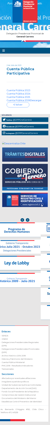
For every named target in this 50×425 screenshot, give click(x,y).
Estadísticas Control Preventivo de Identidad (22, 402)
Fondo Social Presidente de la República (20, 392)
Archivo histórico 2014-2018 (14, 356)
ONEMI (5, 339)
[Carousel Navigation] (25, 220)
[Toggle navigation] (3, 51)
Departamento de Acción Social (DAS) (19, 388)
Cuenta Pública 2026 (18, 100)
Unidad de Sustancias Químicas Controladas (21, 385)
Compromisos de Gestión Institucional (19, 395)
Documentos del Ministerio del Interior (19, 398)
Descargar (36, 100)
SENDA (5, 336)
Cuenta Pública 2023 (18, 90)
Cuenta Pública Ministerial (13, 362)
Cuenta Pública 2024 (18, 93)
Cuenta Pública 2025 (18, 97)
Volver (18, 104)
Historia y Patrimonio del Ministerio (17, 359)
